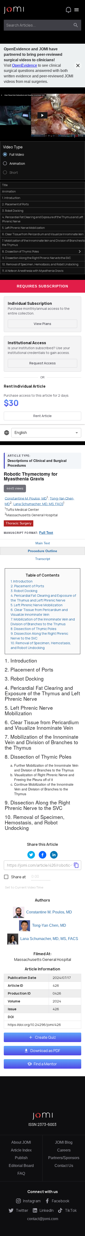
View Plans (42, 323)
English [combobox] (21, 432)
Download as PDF (45, 1050)
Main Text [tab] (42, 543)
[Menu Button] (76, 9)
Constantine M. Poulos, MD (49, 912)
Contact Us (64, 1166)
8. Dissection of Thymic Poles (33, 628)
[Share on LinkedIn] (54, 855)
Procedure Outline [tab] (42, 551)
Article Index (21, 1150)
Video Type (13, 147)
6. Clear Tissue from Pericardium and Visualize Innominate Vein (39, 612)
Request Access (42, 363)
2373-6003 (47, 1124)
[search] (76, 25)
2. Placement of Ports (27, 586)
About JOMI (21, 1142)
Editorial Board (21, 1166)
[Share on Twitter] (31, 855)
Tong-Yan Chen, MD (49, 925)
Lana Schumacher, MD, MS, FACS (49, 939)
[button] (42, 115)
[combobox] (38, 25)
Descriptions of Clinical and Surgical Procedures (37, 463)
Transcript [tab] (42, 559)
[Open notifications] (68, 9)
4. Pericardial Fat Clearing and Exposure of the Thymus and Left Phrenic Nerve (43, 597)
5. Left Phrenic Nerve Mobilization (37, 605)
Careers (64, 1150)
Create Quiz (45, 1037)
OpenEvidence (24, 65)
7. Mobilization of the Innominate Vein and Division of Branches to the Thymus (43, 621)
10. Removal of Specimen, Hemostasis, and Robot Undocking (41, 645)
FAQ (21, 1173)
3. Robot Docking (24, 590)
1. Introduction (22, 581)
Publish (21, 1158)
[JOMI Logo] (14, 10)
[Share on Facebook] (42, 855)
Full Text (46, 532)
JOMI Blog (63, 1142)
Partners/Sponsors (63, 1158)
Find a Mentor (45, 1064)
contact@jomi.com (42, 1219)
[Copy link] (76, 865)
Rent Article (42, 416)
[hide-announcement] (78, 65)
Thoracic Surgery (18, 523)
